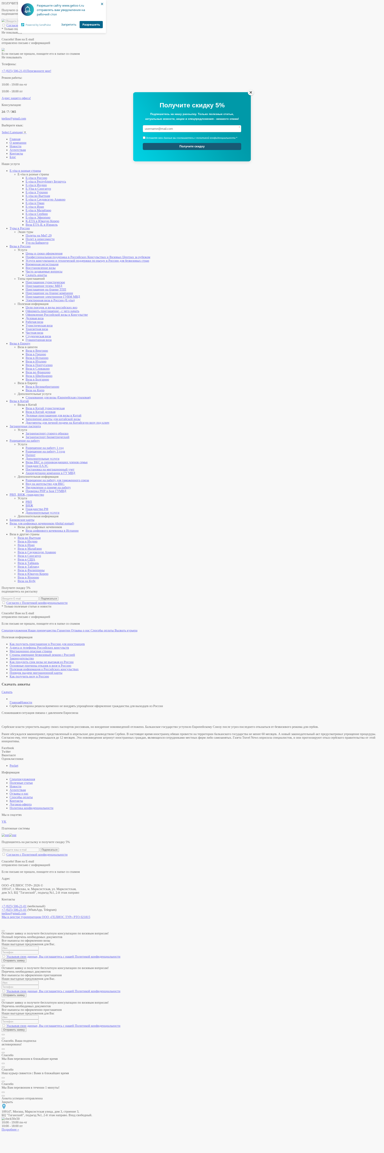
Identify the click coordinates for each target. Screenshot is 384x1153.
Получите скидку (192, 146)
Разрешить (91, 24)
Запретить (68, 24)
